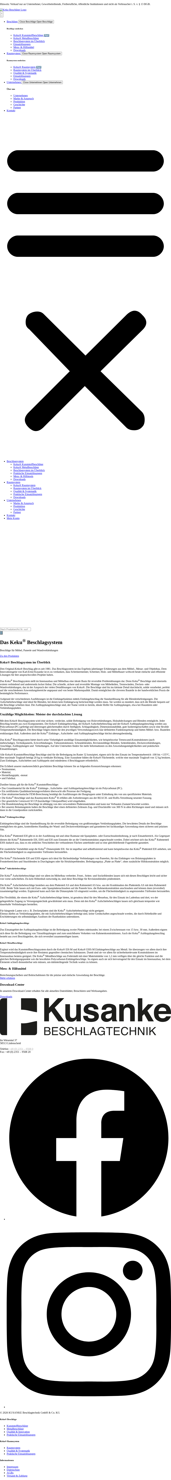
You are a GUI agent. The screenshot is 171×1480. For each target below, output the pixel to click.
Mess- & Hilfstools (23, 476)
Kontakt (11, 515)
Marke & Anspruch (23, 503)
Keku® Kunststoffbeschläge (28, 464)
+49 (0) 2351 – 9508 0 (21, 1048)
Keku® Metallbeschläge (26, 467)
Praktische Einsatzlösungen (27, 473)
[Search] (1, 633)
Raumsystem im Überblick (27, 488)
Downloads (19, 479)
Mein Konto (13, 518)
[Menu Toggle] (1, 14)
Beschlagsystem (15, 461)
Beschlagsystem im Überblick (29, 470)
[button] (85, 286)
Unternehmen (14, 500)
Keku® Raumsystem (24, 485)
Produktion (19, 506)
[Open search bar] (2, 626)
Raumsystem (13, 482)
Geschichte (19, 509)
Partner (17, 512)
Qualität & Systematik (25, 491)
